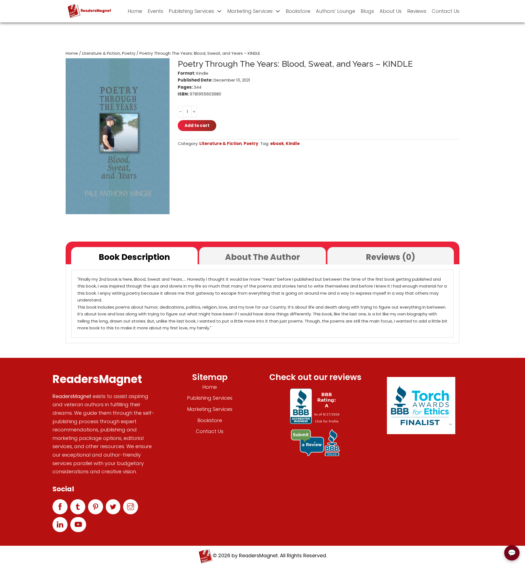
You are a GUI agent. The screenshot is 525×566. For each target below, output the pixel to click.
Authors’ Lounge (335, 11)
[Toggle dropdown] (219, 11)
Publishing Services (191, 11)
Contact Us (445, 11)
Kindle (293, 143)
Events (155, 11)
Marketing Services (250, 11)
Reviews (416, 11)
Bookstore (298, 11)
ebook (277, 143)
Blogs (367, 11)
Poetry (128, 53)
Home (135, 11)
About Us (391, 11)
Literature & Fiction (101, 53)
